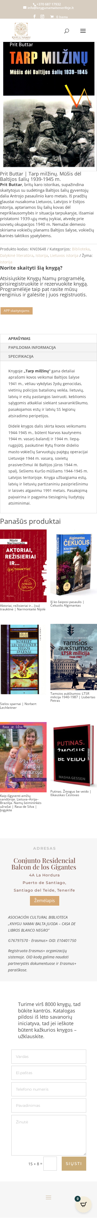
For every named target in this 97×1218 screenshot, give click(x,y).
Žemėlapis (44, 900)
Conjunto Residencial (44, 860)
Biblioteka (81, 248)
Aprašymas (19, 338)
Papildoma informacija (32, 347)
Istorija (42, 255)
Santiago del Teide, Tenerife (44, 890)
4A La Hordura (44, 875)
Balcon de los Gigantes (44, 866)
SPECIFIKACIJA (20, 356)
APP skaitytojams (16, 310)
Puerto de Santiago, (44, 882)
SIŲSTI (74, 1163)
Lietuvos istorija (64, 255)
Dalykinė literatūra (16, 255)
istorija (6, 261)
